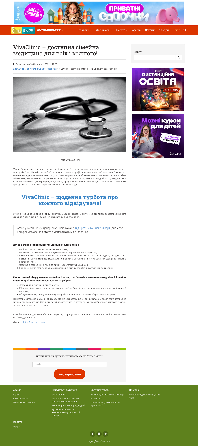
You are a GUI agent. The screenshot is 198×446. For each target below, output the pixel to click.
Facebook (92, 434)
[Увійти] (185, 30)
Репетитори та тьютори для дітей (68, 405)
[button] (50, 30)
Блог (177, 30)
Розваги (84, 30)
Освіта (121, 30)
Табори (164, 30)
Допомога (103, 30)
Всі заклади (96, 398)
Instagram (99, 434)
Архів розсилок (20, 398)
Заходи (150, 30)
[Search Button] (179, 57)
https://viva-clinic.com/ (34, 322)
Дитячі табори (59, 394)
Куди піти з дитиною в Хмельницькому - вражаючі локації (66, 412)
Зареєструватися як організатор (107, 394)
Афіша (136, 30)
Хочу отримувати (69, 374)
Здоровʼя (52, 69)
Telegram (105, 434)
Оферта (17, 426)
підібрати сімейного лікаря (92, 228)
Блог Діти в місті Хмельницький (29, 69)
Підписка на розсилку (24, 402)
